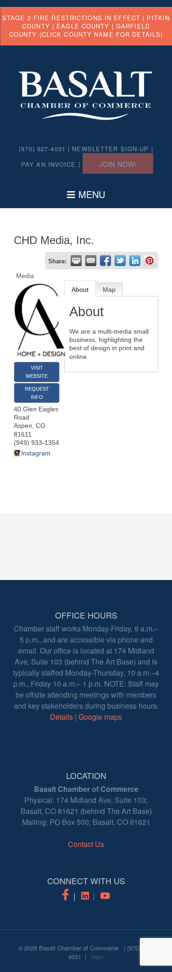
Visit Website (37, 372)
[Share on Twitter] (120, 260)
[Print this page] (76, 260)
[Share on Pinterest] (149, 260)
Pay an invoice (48, 164)
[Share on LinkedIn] (134, 260)
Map (109, 289)
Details (61, 716)
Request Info (37, 393)
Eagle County (82, 26)
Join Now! (118, 164)
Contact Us (86, 844)
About (80, 289)
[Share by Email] (90, 260)
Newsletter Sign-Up (110, 148)
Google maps (100, 716)
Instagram (35, 453)
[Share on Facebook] (105, 260)
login (98, 956)
